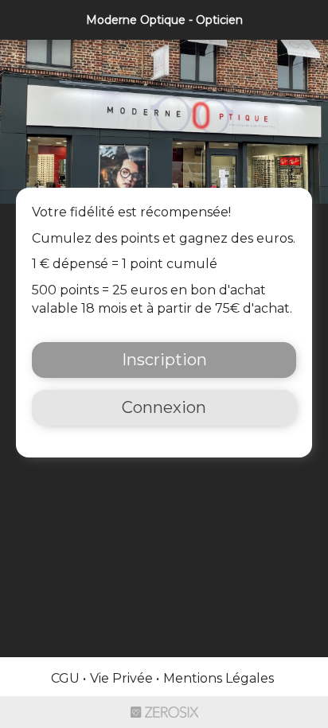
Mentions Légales (218, 678)
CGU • (68, 678)
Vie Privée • (124, 678)
